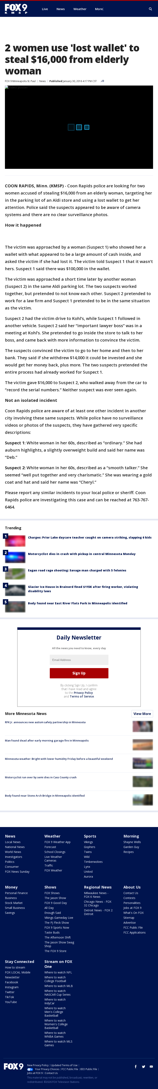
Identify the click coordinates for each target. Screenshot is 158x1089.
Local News (13, 842)
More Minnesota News (25, 713)
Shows (50, 887)
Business (11, 898)
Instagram (12, 987)
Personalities (132, 903)
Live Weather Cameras (53, 858)
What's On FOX (133, 913)
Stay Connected (19, 961)
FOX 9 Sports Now (56, 927)
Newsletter (12, 977)
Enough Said (52, 913)
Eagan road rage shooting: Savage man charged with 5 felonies (77, 570)
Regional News (98, 887)
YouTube (11, 1002)
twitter (143, 1066)
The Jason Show (55, 898)
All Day (49, 908)
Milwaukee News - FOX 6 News (96, 895)
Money (11, 887)
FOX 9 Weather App (57, 842)
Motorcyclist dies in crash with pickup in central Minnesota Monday (82, 554)
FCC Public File (133, 927)
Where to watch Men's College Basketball (55, 1011)
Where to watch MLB (58, 986)
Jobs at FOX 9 (132, 908)
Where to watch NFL (58, 972)
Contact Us (130, 893)
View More (142, 713)
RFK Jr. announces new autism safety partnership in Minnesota (45, 722)
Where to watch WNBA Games (55, 1034)
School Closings (54, 852)
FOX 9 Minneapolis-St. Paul (20, 81)
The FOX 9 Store (55, 951)
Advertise (129, 922)
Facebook (11, 982)
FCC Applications (134, 932)
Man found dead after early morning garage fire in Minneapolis (47, 740)
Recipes (128, 852)
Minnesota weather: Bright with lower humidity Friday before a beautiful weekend (59, 759)
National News (15, 847)
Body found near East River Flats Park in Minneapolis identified (77, 603)
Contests (129, 898)
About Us (132, 887)
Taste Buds (52, 932)
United (88, 872)
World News (13, 852)
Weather (52, 836)
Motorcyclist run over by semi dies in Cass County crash (41, 777)
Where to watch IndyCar (55, 1001)
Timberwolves (93, 862)
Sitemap (128, 918)
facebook (135, 1066)
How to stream (15, 967)
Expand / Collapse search (150, 9)
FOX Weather (53, 870)
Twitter (9, 992)
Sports (90, 836)
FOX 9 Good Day (55, 903)
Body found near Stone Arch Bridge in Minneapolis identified (45, 795)
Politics (9, 862)
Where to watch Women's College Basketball (56, 1024)
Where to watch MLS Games (58, 1043)
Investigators (13, 857)
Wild (86, 857)
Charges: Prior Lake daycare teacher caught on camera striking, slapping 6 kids (90, 537)
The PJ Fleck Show (56, 922)
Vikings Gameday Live (58, 918)
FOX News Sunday (17, 872)
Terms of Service (82, 696)
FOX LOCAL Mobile (17, 972)
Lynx (87, 867)
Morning (131, 836)
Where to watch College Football (55, 979)
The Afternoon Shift (57, 937)
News (42, 81)
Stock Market (14, 903)
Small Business (15, 908)
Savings (10, 913)
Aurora (88, 876)
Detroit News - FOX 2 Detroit (98, 912)
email (151, 1066)
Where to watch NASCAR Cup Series (57, 992)
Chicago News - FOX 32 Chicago (97, 903)
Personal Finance (16, 893)
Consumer (12, 867)
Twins (88, 852)
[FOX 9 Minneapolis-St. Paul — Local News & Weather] (18, 9)
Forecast (50, 847)
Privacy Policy (83, 693)
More (99, 9)
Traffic (48, 865)
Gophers (89, 847)
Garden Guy (131, 847)
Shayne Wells (132, 842)
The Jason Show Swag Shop (59, 944)
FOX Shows (52, 893)
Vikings (88, 842)
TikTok (9, 997)
